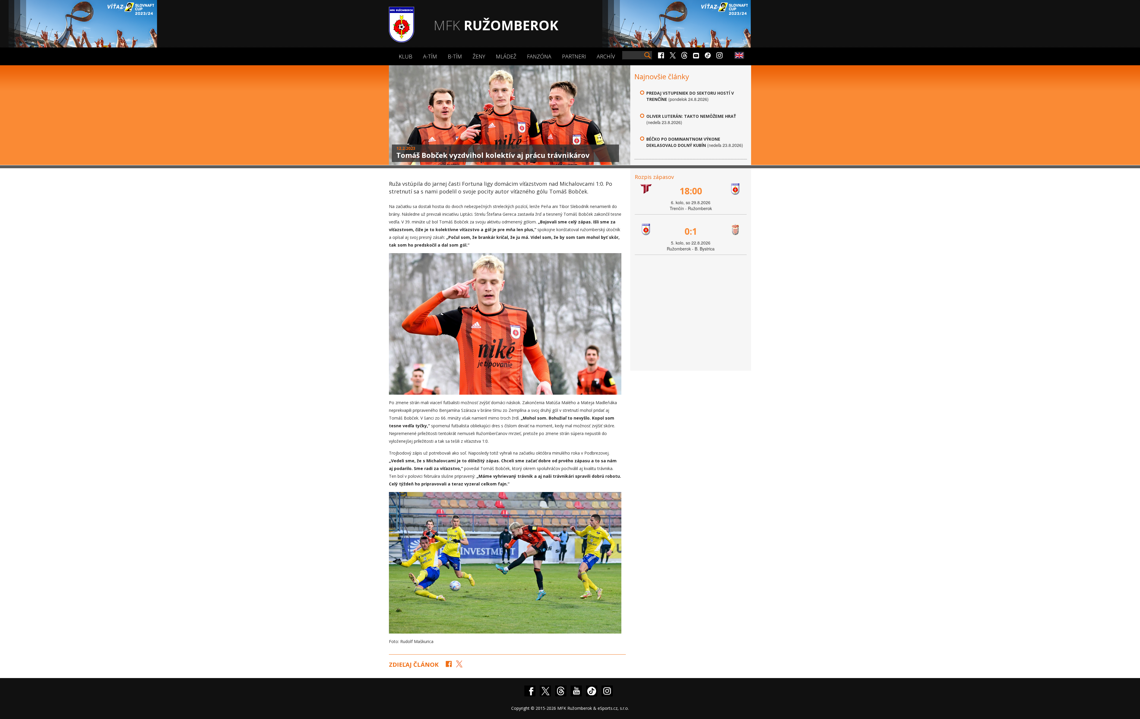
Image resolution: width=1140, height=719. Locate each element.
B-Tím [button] (455, 56)
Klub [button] (405, 56)
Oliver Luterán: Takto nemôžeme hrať (691, 116)
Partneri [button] (574, 56)
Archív (606, 56)
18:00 (691, 191)
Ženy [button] (479, 56)
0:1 (691, 231)
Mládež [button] (506, 56)
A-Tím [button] (430, 56)
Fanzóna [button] (539, 56)
